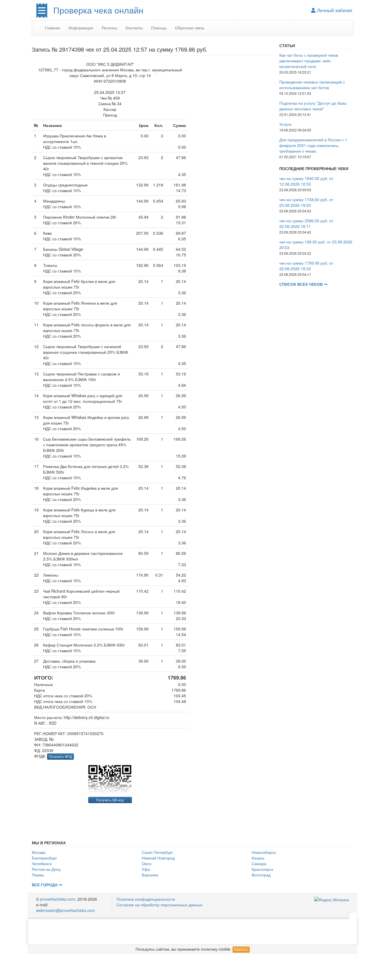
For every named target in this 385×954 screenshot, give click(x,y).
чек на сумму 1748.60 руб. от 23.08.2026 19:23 (306, 202)
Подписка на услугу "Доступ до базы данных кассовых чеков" (312, 105)
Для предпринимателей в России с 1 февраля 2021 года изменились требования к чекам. (313, 145)
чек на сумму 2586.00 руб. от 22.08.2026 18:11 (306, 223)
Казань (258, 858)
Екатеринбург (44, 858)
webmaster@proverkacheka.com (65, 910)
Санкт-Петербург (157, 852)
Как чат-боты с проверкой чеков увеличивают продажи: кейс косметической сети (308, 60)
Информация (80, 27)
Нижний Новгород (158, 858)
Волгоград (261, 875)
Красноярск (262, 869)
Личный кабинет (334, 10)
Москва (38, 852)
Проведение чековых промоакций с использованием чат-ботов (312, 84)
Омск (146, 863)
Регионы (109, 27)
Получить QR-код (110, 799)
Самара (259, 863)
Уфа (146, 869)
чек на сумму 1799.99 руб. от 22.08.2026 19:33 (306, 265)
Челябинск (42, 863)
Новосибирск (264, 852)
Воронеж (150, 875)
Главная (52, 27)
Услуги (285, 124)
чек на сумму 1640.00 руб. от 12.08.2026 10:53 (306, 181)
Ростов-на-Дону (46, 869)
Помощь (159, 27)
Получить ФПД (60, 756)
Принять (241, 949)
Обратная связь (189, 27)
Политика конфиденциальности (145, 899)
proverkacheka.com (57, 899)
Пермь (38, 875)
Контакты (134, 27)
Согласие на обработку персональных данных (159, 904)
